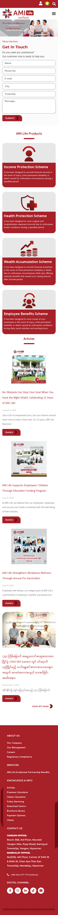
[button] (54, 4)
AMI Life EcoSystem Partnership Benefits (28, 772)
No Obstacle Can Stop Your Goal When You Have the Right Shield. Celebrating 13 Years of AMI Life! (28, 398)
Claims (10, 820)
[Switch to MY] (47, 4)
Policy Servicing (15, 801)
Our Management (16, 747)
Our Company (14, 743)
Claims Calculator (16, 797)
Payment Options (16, 815)
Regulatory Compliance (19, 757)
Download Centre (16, 806)
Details (9, 432)
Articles (11, 787)
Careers (11, 752)
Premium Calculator (17, 792)
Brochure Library (16, 811)
